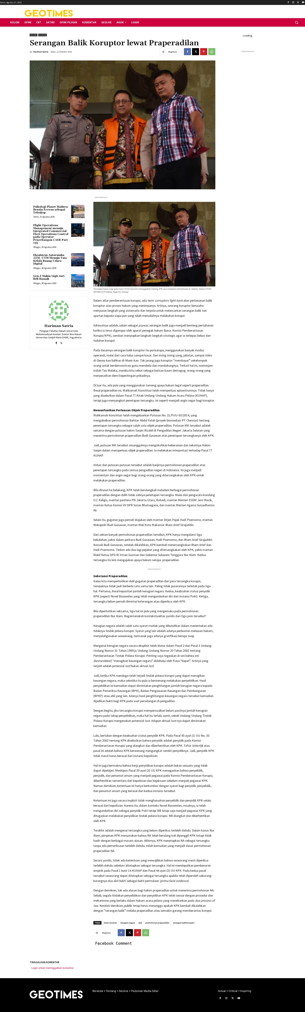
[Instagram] (293, 3)
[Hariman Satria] (58, 310)
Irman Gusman (110, 922)
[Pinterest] (203, 51)
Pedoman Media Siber (145, 991)
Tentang (111, 991)
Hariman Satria (40, 51)
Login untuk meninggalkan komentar (52, 967)
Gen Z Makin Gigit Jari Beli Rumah (48, 277)
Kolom (33, 35)
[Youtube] (303, 3)
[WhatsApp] (211, 51)
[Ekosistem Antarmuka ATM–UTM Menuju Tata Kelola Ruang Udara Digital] (78, 260)
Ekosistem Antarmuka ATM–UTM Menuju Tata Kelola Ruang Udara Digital (50, 259)
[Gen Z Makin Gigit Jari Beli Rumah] (78, 281)
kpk (140, 922)
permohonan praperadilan (157, 922)
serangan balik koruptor (183, 922)
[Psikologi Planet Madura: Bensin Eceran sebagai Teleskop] (78, 211)
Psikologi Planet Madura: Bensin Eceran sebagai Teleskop (50, 209)
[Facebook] (288, 3)
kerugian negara (127, 922)
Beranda (98, 991)
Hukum (42, 35)
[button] (296, 22)
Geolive (124, 991)
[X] (298, 3)
